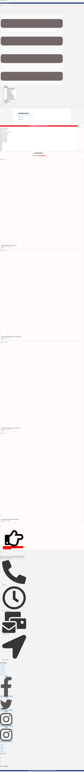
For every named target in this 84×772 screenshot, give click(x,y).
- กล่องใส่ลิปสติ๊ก (2, 671)
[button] (31, 50)
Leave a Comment (21, 115)
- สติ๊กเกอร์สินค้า (2, 664)
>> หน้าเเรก (1, 744)
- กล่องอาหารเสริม (3, 673)
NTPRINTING (5, 766)
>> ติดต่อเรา (2, 751)
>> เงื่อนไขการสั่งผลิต (3, 753)
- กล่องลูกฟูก (2, 674)
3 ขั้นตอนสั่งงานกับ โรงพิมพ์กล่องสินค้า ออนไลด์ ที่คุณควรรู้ (10, 428)
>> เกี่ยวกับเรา (2, 748)
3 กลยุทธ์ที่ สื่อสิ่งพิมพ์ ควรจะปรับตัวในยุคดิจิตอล (9, 245)
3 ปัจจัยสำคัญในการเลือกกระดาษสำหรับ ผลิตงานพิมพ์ (9, 519)
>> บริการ (1, 750)
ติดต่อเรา (6, 103)
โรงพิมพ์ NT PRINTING (3, 0)
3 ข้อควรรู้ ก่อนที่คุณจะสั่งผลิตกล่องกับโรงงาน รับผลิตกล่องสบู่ (11, 336)
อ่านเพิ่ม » (2, 247)
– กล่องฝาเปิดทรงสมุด (10, 99)
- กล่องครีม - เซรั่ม (3, 666)
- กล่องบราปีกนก (2, 669)
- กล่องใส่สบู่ (2, 668)
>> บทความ (1, 746)
